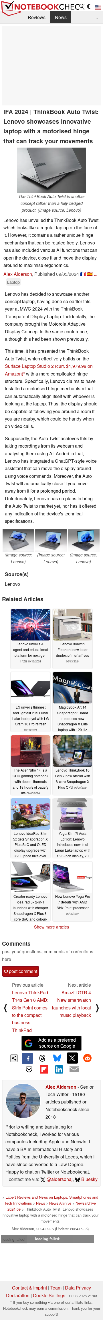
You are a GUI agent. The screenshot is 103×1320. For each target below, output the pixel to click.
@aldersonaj (59, 1179)
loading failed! (14, 1239)
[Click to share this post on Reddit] (87, 1057)
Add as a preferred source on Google (57, 1043)
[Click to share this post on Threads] (42, 1058)
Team (56, 1287)
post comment (22, 971)
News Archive (60, 1203)
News (61, 17)
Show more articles (51, 927)
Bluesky (89, 1179)
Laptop (13, 282)
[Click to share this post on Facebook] (27, 1058)
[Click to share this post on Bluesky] (57, 1058)
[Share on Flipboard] (44, 1069)
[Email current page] (73, 1069)
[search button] (81, 6)
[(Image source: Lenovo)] (18, 540)
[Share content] (14, 1058)
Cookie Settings (49, 1295)
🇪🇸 (90, 274)
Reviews (36, 17)
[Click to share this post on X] (72, 1057)
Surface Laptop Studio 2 (29, 366)
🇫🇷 (83, 274)
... (96, 17)
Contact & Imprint (29, 1287)
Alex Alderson (17, 274)
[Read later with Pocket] (28, 1069)
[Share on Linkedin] (59, 1069)
